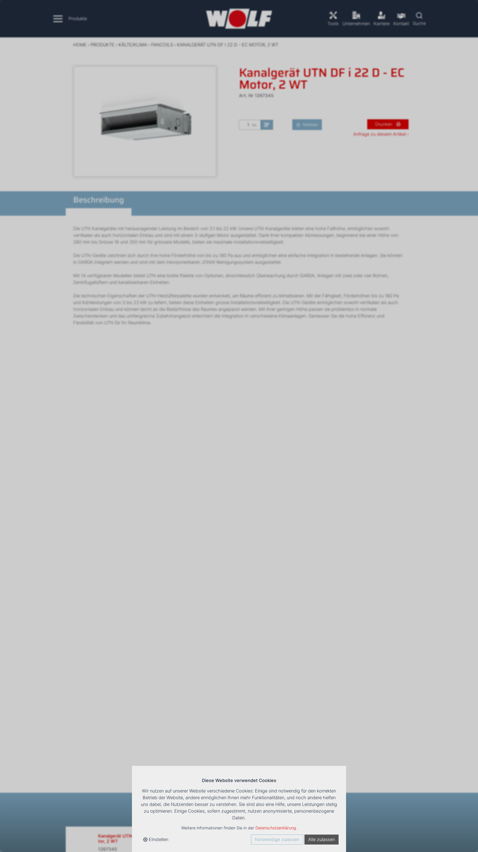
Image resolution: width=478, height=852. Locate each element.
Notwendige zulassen (277, 839)
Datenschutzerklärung (275, 827)
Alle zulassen (321, 839)
